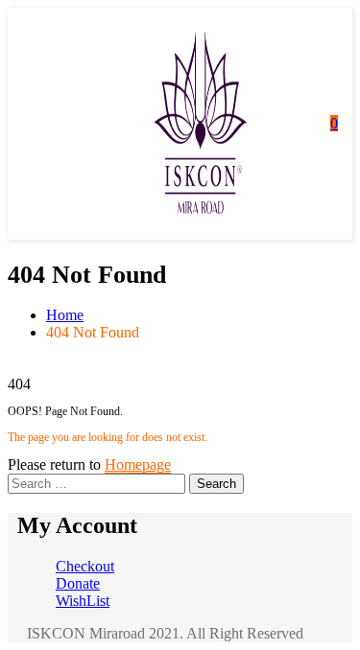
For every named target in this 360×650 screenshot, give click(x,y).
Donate (78, 583)
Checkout (85, 566)
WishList (82, 600)
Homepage (138, 464)
